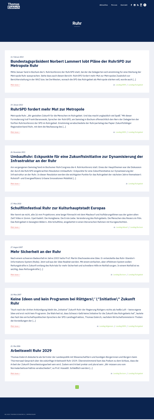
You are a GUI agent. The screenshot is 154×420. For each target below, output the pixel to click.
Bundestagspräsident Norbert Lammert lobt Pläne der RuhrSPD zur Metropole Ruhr (71, 63)
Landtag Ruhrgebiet (135, 85)
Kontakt (124, 5)
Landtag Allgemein (106, 326)
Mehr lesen (15, 84)
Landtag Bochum (136, 227)
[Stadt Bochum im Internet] (141, 5)
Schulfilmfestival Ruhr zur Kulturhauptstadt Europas (58, 207)
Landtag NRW (121, 85)
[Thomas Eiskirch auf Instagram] (134, 5)
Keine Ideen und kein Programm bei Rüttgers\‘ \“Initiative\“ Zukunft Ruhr (73, 301)
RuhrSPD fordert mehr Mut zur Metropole (47, 109)
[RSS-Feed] (137, 5)
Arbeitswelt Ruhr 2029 (31, 350)
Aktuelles (104, 5)
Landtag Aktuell (122, 227)
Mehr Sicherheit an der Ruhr (36, 251)
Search (144, 4)
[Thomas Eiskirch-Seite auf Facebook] (131, 5)
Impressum (31, 414)
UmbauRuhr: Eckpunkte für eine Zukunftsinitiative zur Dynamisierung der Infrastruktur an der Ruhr (77, 158)
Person (114, 5)
